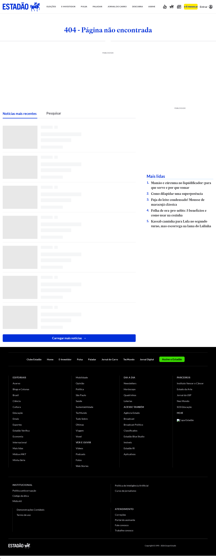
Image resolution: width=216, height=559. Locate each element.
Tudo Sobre (82, 418)
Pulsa (80, 359)
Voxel (79, 436)
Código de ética (20, 495)
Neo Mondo (183, 401)
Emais (16, 418)
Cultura (17, 407)
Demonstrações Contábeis (30, 509)
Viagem (80, 430)
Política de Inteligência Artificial (131, 485)
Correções (120, 514)
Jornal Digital (147, 359)
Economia (18, 436)
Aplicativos (130, 454)
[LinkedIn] (206, 545)
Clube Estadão (34, 359)
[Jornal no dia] (190, 441)
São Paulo (81, 395)
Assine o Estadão (172, 359)
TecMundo (128, 359)
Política (80, 389)
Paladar (92, 359)
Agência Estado (132, 412)
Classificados (130, 430)
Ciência (17, 401)
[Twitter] (189, 545)
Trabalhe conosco (124, 530)
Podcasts (80, 454)
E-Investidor (65, 359)
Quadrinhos (130, 395)
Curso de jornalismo (125, 490)
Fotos (79, 460)
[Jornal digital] (179, 6)
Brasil (16, 395)
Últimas (80, 424)
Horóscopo (130, 389)
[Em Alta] (165, 6)
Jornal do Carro (110, 359)
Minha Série (19, 460)
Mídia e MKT (19, 454)
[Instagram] (198, 545)
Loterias (128, 401)
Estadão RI (129, 448)
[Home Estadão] (21, 6)
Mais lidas (18, 448)
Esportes (17, 424)
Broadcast (129, 418)
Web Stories (82, 466)
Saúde (79, 401)
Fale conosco (122, 525)
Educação (18, 412)
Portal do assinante (125, 520)
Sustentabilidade (84, 407)
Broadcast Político (133, 424)
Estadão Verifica (21, 430)
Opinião (80, 383)
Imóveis (128, 442)
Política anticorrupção (24, 490)
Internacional (20, 442)
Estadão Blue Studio (134, 436)
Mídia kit (17, 501)
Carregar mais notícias (67, 338)
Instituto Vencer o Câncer (190, 383)
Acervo (16, 383)
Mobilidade (82, 377)
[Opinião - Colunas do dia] (171, 6)
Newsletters (130, 383)
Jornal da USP (184, 395)
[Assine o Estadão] (191, 7)
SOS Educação (184, 407)
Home (50, 359)
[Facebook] (181, 545)
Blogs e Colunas (21, 389)
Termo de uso (24, 514)
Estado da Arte (184, 389)
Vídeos (79, 448)
